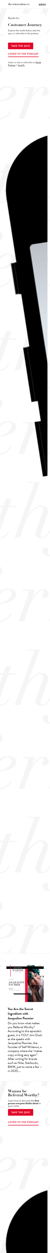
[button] (42, 4)
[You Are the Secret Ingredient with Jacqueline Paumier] (25, 1020)
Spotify (21, 65)
